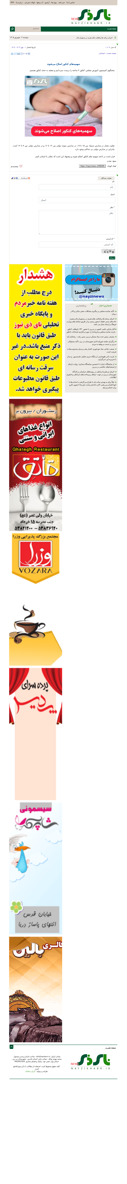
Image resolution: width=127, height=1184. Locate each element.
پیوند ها (54, 2)
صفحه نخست (111, 53)
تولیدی (109, 161)
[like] (17, 166)
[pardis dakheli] (35, 734)
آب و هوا (40, 2)
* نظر (112, 207)
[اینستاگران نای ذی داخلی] (91, 282)
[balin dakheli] (35, 989)
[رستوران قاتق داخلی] (35, 465)
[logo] (91, 16)
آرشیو (47, 2)
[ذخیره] (19, 53)
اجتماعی (102, 53)
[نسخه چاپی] (12, 53)
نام (113, 181)
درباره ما (19, 2)
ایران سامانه (30, 1071)
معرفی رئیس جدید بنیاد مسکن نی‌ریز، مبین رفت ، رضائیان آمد (91, 337)
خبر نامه (62, 2)
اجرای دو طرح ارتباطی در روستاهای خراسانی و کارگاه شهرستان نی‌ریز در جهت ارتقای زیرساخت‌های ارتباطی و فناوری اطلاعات (91, 374)
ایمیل (112, 194)
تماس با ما (71, 2)
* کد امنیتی (110, 239)
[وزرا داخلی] (35, 599)
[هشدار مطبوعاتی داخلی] (35, 330)
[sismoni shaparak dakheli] (35, 868)
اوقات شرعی (29, 2)
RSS (12, 2)
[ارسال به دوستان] (15, 53)
